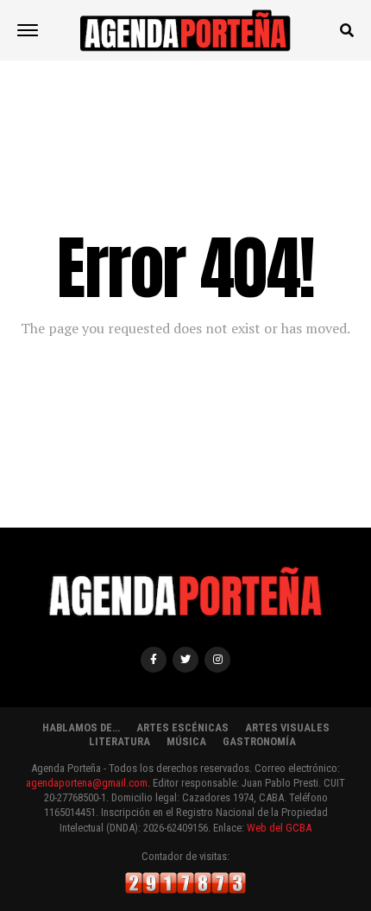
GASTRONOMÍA (259, 741)
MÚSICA (186, 741)
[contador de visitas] (185, 889)
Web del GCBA (279, 827)
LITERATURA (119, 741)
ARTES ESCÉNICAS (182, 727)
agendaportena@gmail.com (87, 782)
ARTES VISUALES (287, 727)
